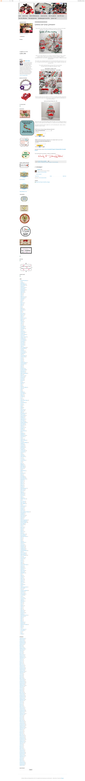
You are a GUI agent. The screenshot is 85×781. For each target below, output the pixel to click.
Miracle (22, 474)
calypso (22, 322)
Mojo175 (22, 484)
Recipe (22, 529)
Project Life (22, 524)
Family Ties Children (24, 387)
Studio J (22, 578)
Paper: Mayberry (23, 503)
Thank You (22, 592)
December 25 (23, 368)
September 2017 (22, 657)
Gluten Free (22, 414)
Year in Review (23, 629)
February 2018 (22, 654)
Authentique (22, 298)
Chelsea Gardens (23, 334)
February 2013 (22, 721)
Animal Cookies (23, 287)
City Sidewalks (23, 339)
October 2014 (22, 698)
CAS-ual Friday (23, 332)
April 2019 (21, 646)
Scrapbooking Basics (24, 550)
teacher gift (22, 588)
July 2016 (21, 673)
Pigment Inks (23, 516)
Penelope (22, 509)
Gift (21, 406)
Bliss (21, 312)
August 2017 (22, 658)
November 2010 (22, 753)
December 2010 (22, 752)
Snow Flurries (23, 557)
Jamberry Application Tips (44, 18)
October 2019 (22, 644)
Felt (21, 389)
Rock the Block (23, 535)
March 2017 (21, 664)
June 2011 (21, 745)
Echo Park (22, 379)
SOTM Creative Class (24, 564)
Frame (22, 399)
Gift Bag (22, 407)
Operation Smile (23, 498)
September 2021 (22, 638)
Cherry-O (22, 335)
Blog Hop (22, 314)
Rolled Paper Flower (24, 536)
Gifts (21, 408)
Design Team (23, 372)
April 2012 (21, 733)
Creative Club (23, 356)
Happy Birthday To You (23, 191)
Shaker (22, 551)
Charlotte (22, 333)
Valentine (22, 605)
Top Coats (22, 597)
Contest (22, 349)
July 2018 (21, 651)
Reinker (22, 530)
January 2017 (22, 666)
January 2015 (22, 694)
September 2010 (22, 755)
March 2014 (21, 706)
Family (22, 386)
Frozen (22, 401)
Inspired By (22, 436)
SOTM (21, 563)
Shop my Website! (52, 16)
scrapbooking (23, 549)
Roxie (21, 538)
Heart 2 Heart (23, 421)
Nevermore (22, 494)
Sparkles (22, 565)
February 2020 (22, 639)
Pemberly (22, 508)
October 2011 (22, 740)
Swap (21, 583)
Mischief (22, 475)
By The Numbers (22, 179)
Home (20, 16)
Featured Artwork (33, 18)
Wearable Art (23, 612)
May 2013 (21, 718)
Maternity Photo (23, 470)
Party (21, 504)
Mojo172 (22, 482)
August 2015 (22, 686)
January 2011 (22, 751)
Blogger (62, 778)
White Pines (22, 616)
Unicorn (22, 603)
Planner (22, 518)
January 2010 (22, 761)
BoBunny (22, 315)
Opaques (22, 497)
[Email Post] (48, 161)
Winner (22, 619)
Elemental (22, 380)
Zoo (21, 632)
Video (21, 608)
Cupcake (22, 361)
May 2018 (21, 653)
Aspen (22, 295)
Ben (21, 306)
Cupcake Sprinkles (23, 362)
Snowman (22, 558)
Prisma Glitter (23, 523)
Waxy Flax (22, 611)
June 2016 (21, 674)
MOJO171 (22, 481)
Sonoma (22, 561)
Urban (21, 604)
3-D (21, 281)
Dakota (22, 366)
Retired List (22, 531)
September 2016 (22, 671)
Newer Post (37, 176)
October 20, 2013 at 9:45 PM (41, 172)
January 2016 (22, 680)
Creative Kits (25, 16)
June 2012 (21, 731)
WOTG (22, 625)
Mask (21, 469)
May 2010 (21, 759)
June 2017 (21, 660)
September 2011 (22, 741)
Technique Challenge (24, 590)
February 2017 (22, 665)
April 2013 (21, 719)
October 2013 (22, 712)
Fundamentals (23, 402)
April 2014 (21, 705)
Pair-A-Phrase (23, 501)
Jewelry (22, 441)
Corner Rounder (23, 352)
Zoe (21, 631)
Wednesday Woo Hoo (24, 615)
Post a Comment (38, 174)
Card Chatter (23, 326)
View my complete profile (24, 75)
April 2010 (21, 760)
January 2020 (22, 640)
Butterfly (22, 319)
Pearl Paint (22, 507)
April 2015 (21, 691)
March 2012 (21, 734)
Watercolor (22, 610)
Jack (21, 437)
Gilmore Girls (23, 409)
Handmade (22, 417)
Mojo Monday (23, 477)
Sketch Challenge (23, 555)
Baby (21, 301)
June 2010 (21, 758)
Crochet (22, 359)
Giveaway (22, 410)
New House (22, 495)
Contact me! (53, 18)
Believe (22, 305)
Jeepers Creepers (23, 440)
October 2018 (22, 647)
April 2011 (21, 747)
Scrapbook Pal (23, 548)
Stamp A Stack (23, 570)
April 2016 (21, 677)
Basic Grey (22, 302)
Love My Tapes (23, 460)
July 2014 (21, 701)
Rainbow (22, 528)
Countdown (22, 353)
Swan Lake (22, 582)
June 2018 (21, 652)
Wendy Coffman (27, 60)
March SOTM (23, 467)
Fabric (21, 383)
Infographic (22, 433)
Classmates (22, 341)
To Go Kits (22, 595)
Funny (21, 403)
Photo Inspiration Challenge (25, 511)
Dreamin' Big (23, 376)
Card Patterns (23, 328)
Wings (21, 618)
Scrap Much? (23, 545)
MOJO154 (22, 480)
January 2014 (22, 708)
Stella (21, 575)
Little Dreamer (23, 456)
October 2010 (22, 754)
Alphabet (22, 286)
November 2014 (22, 697)
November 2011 (22, 739)
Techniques (22, 591)
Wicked (22, 617)
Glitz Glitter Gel (23, 413)
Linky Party (22, 455)
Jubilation (22, 443)
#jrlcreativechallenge (24, 280)
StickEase (22, 576)
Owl (21, 500)
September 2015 (22, 685)
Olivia (21, 496)
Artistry (22, 294)
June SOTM (22, 444)
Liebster (22, 454)
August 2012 (22, 728)
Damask (22, 367)
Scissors (22, 543)
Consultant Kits (44, 16)
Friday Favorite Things (24, 400)
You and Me (22, 630)
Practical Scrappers (24, 522)
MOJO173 (22, 483)
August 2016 (22, 672)
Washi (21, 609)
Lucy (21, 462)
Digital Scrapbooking (24, 373)
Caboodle (22, 321)
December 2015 (22, 681)
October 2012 (22, 726)
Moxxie (22, 491)
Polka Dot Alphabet (24, 521)
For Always (22, 396)
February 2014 (22, 707)
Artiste (21, 293)
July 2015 (21, 687)
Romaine (38, 169)
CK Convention (23, 340)
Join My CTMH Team (23, 18)
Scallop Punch (23, 542)
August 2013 (22, 714)
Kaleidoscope (23, 447)
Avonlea (22, 299)
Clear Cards (22, 342)
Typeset (22, 602)
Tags (21, 585)
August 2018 (22, 650)
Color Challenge (23, 347)
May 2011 (21, 746)
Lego (21, 453)
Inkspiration (22, 434)
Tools (21, 596)
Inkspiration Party (23, 435)
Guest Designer (23, 415)
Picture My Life (23, 515)
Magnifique (22, 464)
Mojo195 (22, 487)
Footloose (22, 395)
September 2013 (22, 713)
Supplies (22, 581)
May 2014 (21, 704)
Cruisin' (22, 360)
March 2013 (21, 720)
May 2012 (21, 732)
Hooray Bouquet (23, 430)
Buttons (22, 320)
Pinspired (22, 517)
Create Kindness (23, 355)
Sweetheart (22, 584)
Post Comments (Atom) (42, 177)
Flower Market (23, 393)
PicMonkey (22, 514)
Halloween (22, 416)
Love (21, 457)
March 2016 (21, 678)
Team (21, 589)
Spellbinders (23, 568)
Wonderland (22, 622)
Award (22, 300)
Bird (21, 307)
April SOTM (22, 288)
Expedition (22, 382)
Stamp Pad (22, 571)
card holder (22, 327)
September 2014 (22, 699)
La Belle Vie (22, 449)
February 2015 (22, 693)
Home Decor (23, 427)
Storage (22, 577)
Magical (22, 463)
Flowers (22, 394)
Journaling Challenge (24, 442)
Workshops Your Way (24, 624)
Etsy (21, 381)
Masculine (22, 468)
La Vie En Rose (23, 450)
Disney (22, 374)
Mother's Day (23, 489)
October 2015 (22, 684)
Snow (21, 556)
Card (21, 325)
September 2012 (22, 727)
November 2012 (22, 725)
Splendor (22, 569)
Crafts (21, 354)
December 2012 (22, 724)
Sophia (22, 562)
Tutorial (22, 599)
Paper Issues (23, 502)
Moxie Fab (22, 490)
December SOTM (23, 369)
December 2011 (22, 738)
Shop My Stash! (60, 16)
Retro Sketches (23, 534)
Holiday (22, 426)
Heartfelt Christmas (24, 422)
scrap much (22, 544)
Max (21, 471)
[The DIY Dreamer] (26, 253)
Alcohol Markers (23, 285)
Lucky (21, 461)
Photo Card (22, 510)
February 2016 (22, 679)
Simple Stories (23, 554)
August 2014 (22, 700)
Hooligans (22, 428)
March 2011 (21, 748)
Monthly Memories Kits (34, 16)
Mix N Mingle (23, 476)
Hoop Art (22, 429)
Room (21, 537)
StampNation (23, 572)
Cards (21, 329)
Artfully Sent (22, 292)
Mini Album (22, 473)
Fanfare (22, 388)
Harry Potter (22, 420)
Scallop (22, 541)
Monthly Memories (23, 488)
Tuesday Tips (23, 598)
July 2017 (21, 659)
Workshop (22, 623)
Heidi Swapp (23, 423)
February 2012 (22, 735)
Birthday (22, 308)
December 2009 (22, 762)
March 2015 (21, 692)
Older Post (64, 176)
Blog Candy (22, 313)
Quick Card (22, 527)
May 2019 (21, 645)
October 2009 (22, 765)
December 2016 (22, 667)
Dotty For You (23, 375)
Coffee (22, 346)
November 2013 (22, 711)
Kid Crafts (22, 448)
